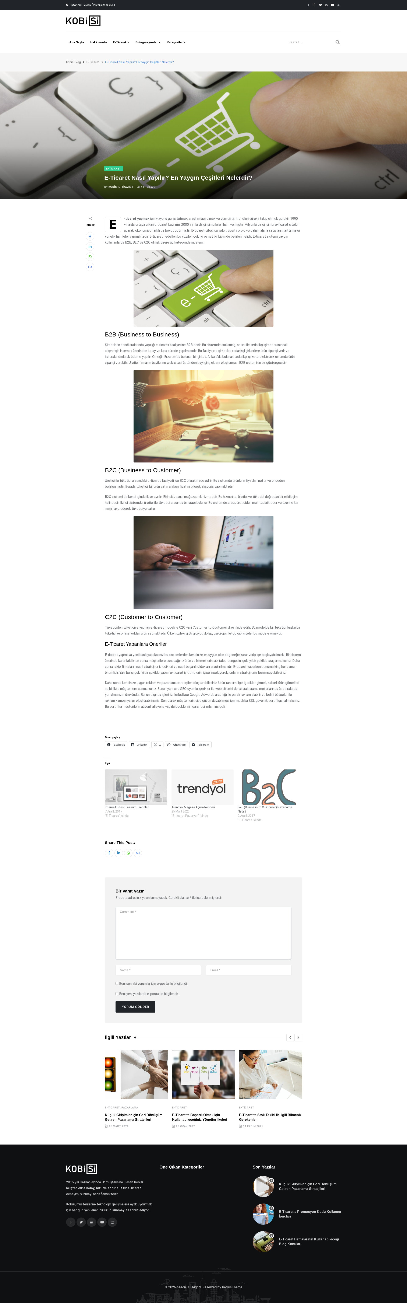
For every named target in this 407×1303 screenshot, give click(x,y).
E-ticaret (119, 42)
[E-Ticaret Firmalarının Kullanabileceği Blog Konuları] (263, 1241)
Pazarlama (129, 1107)
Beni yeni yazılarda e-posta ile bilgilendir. (148, 994)
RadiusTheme (232, 1287)
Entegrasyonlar (146, 42)
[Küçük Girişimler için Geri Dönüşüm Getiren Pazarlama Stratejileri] (263, 1186)
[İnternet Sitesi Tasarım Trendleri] (136, 787)
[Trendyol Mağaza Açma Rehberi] (202, 787)
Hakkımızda (98, 42)
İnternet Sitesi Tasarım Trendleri (127, 807)
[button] (290, 1037)
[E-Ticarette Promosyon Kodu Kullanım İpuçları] (263, 1214)
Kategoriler (175, 42)
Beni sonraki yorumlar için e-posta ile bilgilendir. (153, 984)
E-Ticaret (112, 1107)
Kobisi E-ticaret (121, 186)
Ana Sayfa (76, 42)
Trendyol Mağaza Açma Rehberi (193, 807)
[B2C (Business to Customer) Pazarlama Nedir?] (269, 787)
